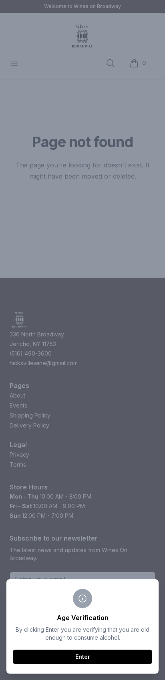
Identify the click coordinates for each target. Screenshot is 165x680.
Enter (82, 656)
